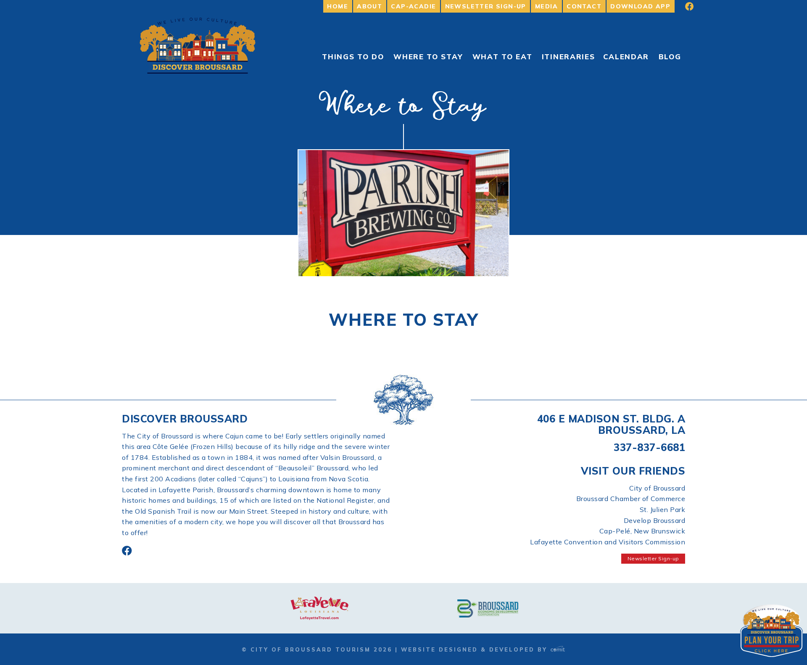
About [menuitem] (369, 6)
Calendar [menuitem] (626, 56)
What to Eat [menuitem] (502, 56)
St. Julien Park (663, 509)
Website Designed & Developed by (475, 649)
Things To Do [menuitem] (353, 56)
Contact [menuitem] (584, 6)
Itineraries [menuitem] (568, 56)
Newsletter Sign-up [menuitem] (485, 6)
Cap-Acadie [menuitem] (413, 6)
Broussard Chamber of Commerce (631, 498)
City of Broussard (657, 488)
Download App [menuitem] (640, 6)
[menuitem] (684, 6)
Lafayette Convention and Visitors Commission (607, 542)
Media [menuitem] (546, 6)
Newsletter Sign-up (653, 558)
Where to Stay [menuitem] (428, 56)
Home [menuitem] (337, 6)
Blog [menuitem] (670, 56)
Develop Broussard (655, 520)
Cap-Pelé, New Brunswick (642, 531)
